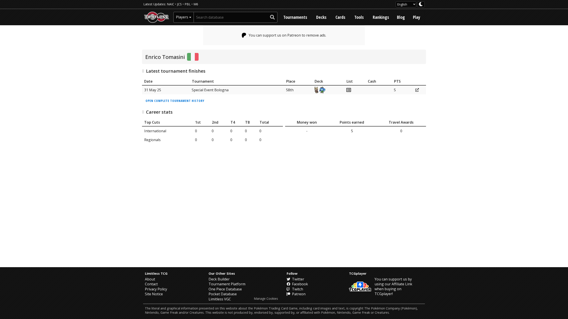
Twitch (297, 289)
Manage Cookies (266, 298)
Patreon (298, 294)
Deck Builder (219, 279)
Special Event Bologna (210, 90)
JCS (179, 4)
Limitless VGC (220, 299)
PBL (188, 4)
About (150, 279)
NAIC (170, 4)
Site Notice (154, 294)
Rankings (381, 17)
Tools (359, 17)
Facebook (299, 284)
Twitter (297, 279)
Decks (321, 17)
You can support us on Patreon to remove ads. (287, 35)
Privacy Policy (156, 289)
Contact (151, 284)
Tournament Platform (227, 284)
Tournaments (295, 17)
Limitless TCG (156, 273)
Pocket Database (223, 294)
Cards (340, 17)
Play (416, 17)
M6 (195, 4)
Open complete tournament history (175, 101)
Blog (401, 17)
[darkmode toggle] (421, 4)
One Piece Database (225, 289)
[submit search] (272, 17)
